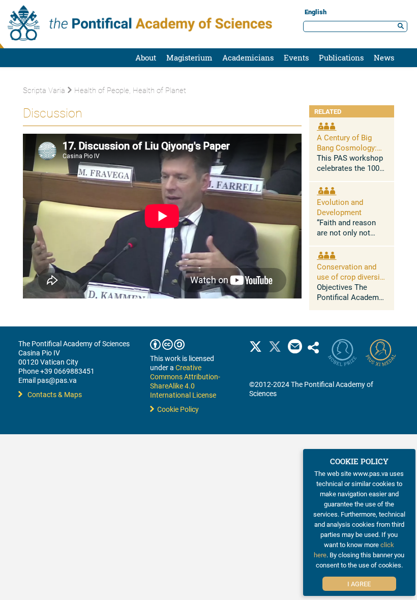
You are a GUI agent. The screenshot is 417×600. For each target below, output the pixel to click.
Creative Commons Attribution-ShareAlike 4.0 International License (185, 381)
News (384, 57)
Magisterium (189, 57)
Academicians (248, 57)
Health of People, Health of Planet (130, 90)
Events (296, 57)
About (145, 57)
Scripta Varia (44, 90)
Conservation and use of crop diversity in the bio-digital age (351, 276)
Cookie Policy (176, 409)
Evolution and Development (340, 207)
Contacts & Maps (54, 394)
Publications (341, 57)
